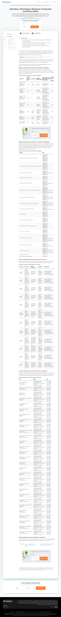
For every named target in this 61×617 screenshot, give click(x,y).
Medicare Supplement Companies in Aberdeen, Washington (12, 44)
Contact (54, 2)
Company (5, 605)
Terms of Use (36, 28)
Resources (39, 2)
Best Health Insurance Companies (16, 5)
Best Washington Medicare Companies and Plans (41, 5)
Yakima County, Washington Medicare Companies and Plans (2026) (30, 545)
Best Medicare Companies (27, 5)
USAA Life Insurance (22, 231)
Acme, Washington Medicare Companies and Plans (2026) (45, 544)
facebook (55, 606)
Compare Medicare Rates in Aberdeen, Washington (12, 47)
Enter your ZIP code (43, 64)
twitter (56, 606)
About (51, 2)
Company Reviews (45, 2)
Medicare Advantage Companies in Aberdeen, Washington (12, 40)
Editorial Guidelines (22, 567)
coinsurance (39, 62)
